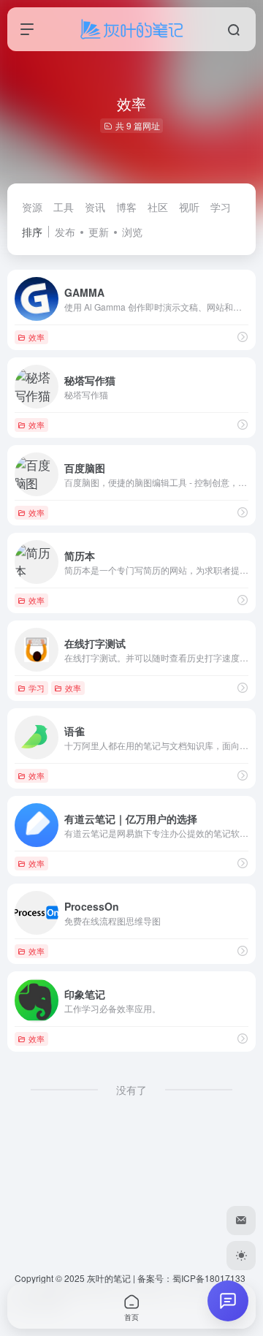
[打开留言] (227, 1300)
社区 (158, 207)
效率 (36, 337)
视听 (189, 207)
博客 (126, 207)
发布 (65, 231)
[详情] (242, 336)
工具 (63, 207)
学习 (220, 207)
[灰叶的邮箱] (241, 1220)
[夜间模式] (241, 1255)
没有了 (131, 1089)
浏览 (132, 231)
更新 (98, 231)
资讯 (95, 207)
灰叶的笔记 (109, 1278)
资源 (32, 207)
